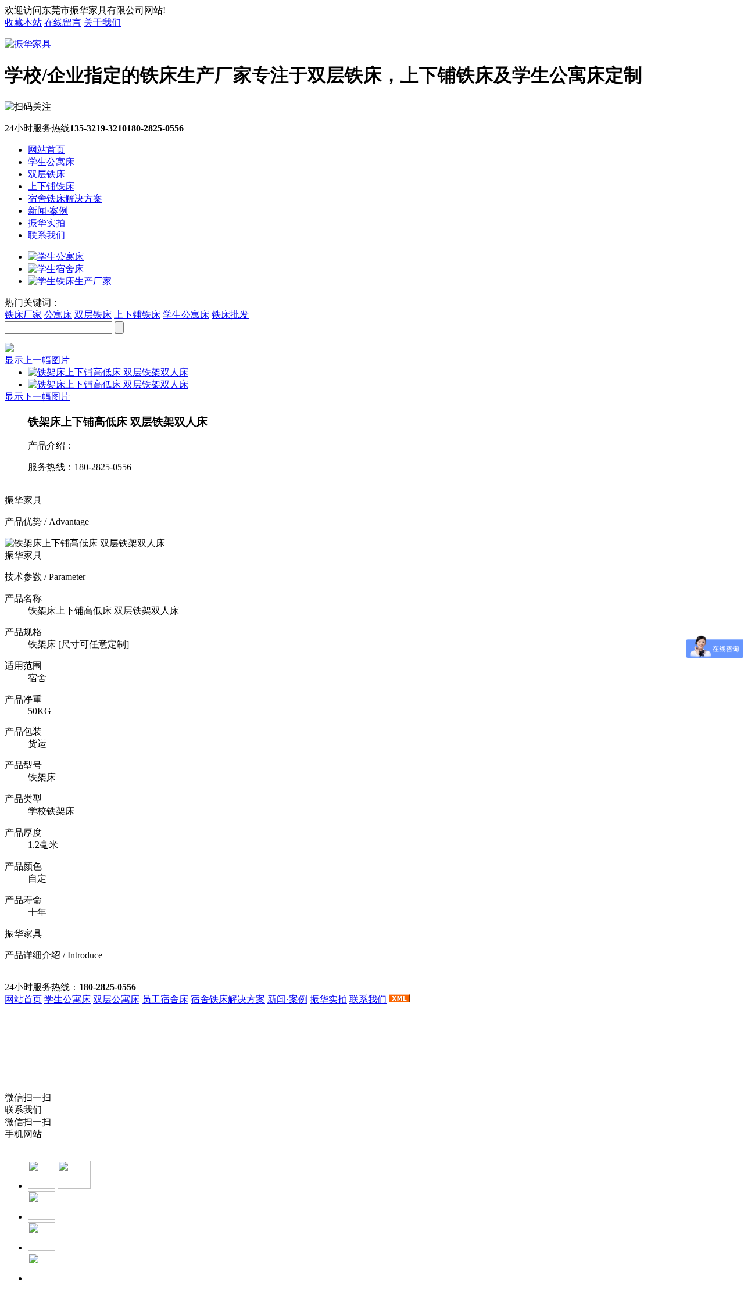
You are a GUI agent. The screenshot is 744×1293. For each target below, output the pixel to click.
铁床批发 (230, 315)
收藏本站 (23, 22)
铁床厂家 (23, 315)
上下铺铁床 (51, 186)
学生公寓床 (51, 162)
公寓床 (58, 315)
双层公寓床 (116, 999)
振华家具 (66, 1076)
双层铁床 (46, 174)
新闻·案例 (48, 211)
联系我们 (46, 235)
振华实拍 (46, 223)
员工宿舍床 (165, 999)
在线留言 (62, 22)
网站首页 (46, 150)
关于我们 (102, 22)
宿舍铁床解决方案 (65, 198)
